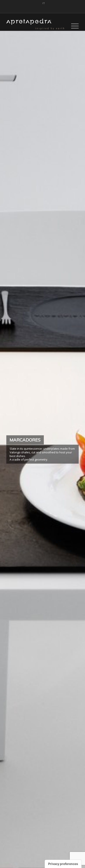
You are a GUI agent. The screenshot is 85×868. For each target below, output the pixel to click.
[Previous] (9, 449)
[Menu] (73, 26)
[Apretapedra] (35, 24)
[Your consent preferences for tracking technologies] (63, 864)
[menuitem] (43, 3)
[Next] (75, 449)
